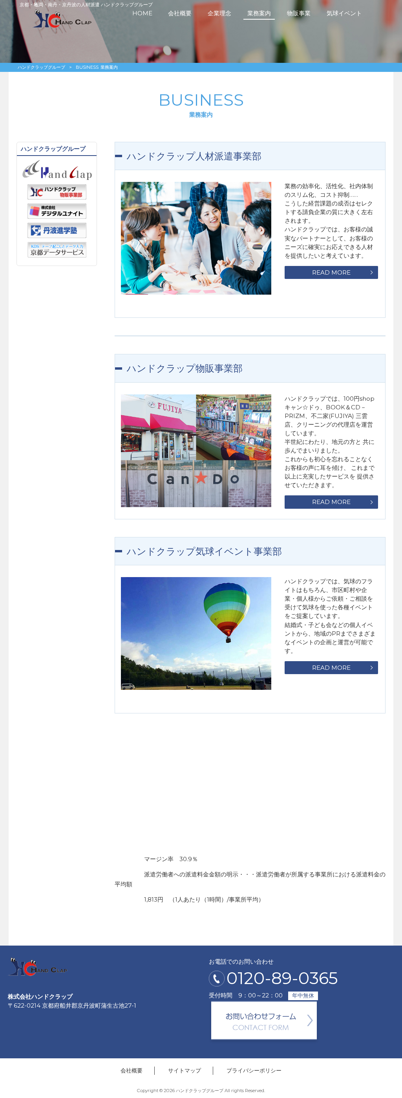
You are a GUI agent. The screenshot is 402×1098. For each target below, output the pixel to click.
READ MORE (331, 272)
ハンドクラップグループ (41, 67)
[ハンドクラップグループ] (62, 26)
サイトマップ (184, 1070)
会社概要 (132, 1070)
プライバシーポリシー (254, 1070)
